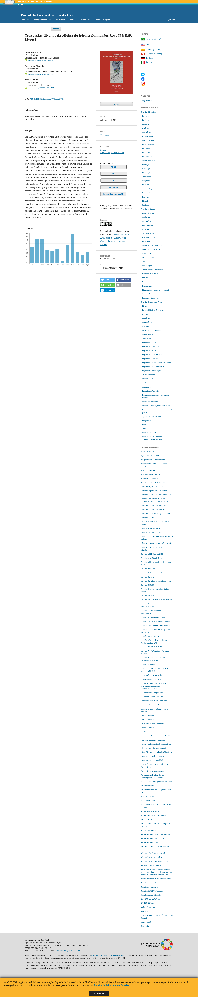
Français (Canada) (153, 53)
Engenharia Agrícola (150, 391)
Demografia (147, 286)
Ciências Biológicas (148, 112)
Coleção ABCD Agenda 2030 (152, 554)
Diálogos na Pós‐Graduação (152, 696)
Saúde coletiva (148, 233)
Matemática (147, 322)
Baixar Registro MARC (113, 194)
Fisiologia (146, 148)
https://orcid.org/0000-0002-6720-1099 (41, 74)
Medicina (146, 217)
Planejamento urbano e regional (155, 290)
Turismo (145, 261)
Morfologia (146, 132)
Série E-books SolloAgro (151, 865)
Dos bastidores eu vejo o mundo (154, 701)
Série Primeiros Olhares (150, 883)
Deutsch (149, 58)
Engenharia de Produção (152, 354)
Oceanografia (147, 334)
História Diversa (147, 728)
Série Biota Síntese (148, 830)
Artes (144, 428)
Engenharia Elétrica (150, 350)
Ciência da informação (151, 249)
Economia (146, 282)
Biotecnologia (148, 156)
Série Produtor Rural (149, 887)
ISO (113, 180)
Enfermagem (147, 225)
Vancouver (113, 187)
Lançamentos (146, 100)
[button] (107, 280)
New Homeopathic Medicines (153, 740)
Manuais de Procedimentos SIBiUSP (155, 736)
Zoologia (145, 128)
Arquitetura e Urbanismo (152, 269)
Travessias (105, 135)
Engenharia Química (150, 346)
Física (144, 306)
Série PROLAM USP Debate (152, 891)
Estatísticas (60, 19)
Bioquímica (147, 152)
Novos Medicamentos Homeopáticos (156, 744)
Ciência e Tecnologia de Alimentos (156, 406)
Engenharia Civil (149, 342)
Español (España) (153, 49)
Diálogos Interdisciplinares (152, 692)
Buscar (172, 19)
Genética (145, 124)
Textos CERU (146, 922)
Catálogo (25, 19)
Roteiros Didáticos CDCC (151, 811)
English (148, 44)
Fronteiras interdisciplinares (152, 723)
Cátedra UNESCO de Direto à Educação (156, 543)
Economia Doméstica (150, 298)
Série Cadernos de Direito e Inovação (156, 834)
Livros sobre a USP (148, 432)
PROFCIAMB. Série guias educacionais (156, 781)
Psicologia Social (147, 796)
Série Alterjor (146, 819)
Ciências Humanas (148, 160)
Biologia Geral (148, 144)
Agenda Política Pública (150, 455)
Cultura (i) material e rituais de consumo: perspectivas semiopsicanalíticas (153, 686)
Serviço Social (148, 294)
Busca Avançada (102, 19)
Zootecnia (146, 383)
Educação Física (148, 213)
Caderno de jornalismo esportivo (154, 486)
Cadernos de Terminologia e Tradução (156, 513)
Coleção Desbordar (148, 596)
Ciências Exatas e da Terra (151, 302)
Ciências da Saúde (148, 209)
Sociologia (146, 168)
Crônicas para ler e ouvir (151, 679)
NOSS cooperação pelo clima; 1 (153, 748)
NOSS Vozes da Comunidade (152, 760)
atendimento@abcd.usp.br (67, 950)
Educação (146, 164)
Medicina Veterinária (150, 401)
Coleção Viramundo (149, 664)
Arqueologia (147, 176)
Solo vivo (145, 911)
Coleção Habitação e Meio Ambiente (155, 621)
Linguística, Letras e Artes (112, 152)
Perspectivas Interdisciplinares (153, 771)
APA (114, 174)
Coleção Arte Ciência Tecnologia (154, 558)
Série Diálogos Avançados (151, 857)
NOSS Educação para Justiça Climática (156, 752)
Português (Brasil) (153, 39)
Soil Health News (148, 907)
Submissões (86, 19)
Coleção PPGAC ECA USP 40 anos (154, 647)
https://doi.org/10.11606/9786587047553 (48, 98)
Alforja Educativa (148, 451)
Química (145, 314)
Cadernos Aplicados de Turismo (154, 490)
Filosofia (145, 201)
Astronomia (147, 326)
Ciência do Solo (148, 379)
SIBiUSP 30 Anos (147, 903)
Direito (145, 278)
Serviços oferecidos (42, 19)
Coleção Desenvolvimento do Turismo (156, 600)
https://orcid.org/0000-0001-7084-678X (41, 88)
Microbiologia (148, 140)
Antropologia (147, 189)
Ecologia (145, 116)
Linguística (146, 420)
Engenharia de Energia (151, 370)
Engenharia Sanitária (150, 358)
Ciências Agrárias (148, 375)
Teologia (145, 205)
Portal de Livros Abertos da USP (47, 15)
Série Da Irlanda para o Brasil (153, 853)
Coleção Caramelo (148, 577)
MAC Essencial (147, 732)
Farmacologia (147, 136)
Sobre (72, 19)
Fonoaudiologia (148, 237)
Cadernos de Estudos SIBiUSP (153, 509)
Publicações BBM (148, 800)
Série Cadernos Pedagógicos (152, 838)
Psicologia (146, 185)
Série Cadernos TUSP (149, 842)
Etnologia (146, 172)
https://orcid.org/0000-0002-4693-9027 (41, 60)
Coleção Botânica (148, 569)
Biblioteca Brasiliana (149, 478)
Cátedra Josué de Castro (150, 528)
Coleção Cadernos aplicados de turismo (157, 573)
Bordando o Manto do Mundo (153, 482)
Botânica (145, 120)
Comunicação (147, 253)
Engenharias (146, 338)
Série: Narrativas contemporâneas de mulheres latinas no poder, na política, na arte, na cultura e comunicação (156, 872)
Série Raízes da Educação (151, 895)
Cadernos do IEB (147, 517)
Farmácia (146, 241)
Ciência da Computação (151, 330)
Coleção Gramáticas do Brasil (153, 617)
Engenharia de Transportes (153, 366)
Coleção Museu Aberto (150, 636)
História (145, 197)
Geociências (147, 318)
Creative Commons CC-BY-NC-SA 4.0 (107, 955)
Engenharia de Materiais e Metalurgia (157, 362)
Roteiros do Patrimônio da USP (153, 815)
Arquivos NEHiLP (148, 470)
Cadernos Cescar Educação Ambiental (156, 494)
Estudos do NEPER (148, 719)
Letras (103, 150)
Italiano (148, 62)
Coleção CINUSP (147, 585)
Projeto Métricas (147, 785)
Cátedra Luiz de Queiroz (151, 532)
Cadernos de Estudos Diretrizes (154, 505)
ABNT (113, 167)
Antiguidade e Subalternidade (153, 459)
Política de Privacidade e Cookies (111, 985)
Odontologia (147, 221)
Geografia (146, 180)
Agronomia (146, 387)
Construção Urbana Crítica (151, 675)
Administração (148, 257)
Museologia (147, 265)
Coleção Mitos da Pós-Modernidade (155, 625)
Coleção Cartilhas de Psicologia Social (156, 581)
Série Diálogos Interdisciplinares (154, 861)
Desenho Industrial (150, 274)
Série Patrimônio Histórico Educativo (156, 879)
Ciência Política (148, 193)
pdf (117, 104)
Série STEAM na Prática (150, 899)
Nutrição (145, 229)
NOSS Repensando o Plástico (152, 756)
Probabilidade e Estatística (153, 310)
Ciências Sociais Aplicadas (151, 245)
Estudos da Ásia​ (147, 715)
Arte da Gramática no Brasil (152, 474)
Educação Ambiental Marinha (153, 705)
